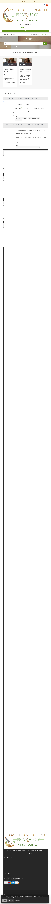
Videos (18, 46)
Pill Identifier (16, 5)
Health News (10, 46)
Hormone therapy (18, 107)
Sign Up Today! (37, 5)
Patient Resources (37, 34)
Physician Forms (7, 863)
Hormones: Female (18, 120)
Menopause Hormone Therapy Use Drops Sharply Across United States (22, 98)
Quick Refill (23, 5)
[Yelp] (47, 5)
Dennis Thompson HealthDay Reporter (23, 111)
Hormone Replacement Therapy (34, 118)
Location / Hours (29, 5)
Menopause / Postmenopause (21, 118)
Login (42, 5)
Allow (4, 900)
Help (12, 5)
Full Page (16, 116)
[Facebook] (44, 5)
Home (31, 34)
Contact (5, 865)
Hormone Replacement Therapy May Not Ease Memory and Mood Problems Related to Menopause (9, 71)
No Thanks (10, 900)
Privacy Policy (7, 868)
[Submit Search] (45, 43)
